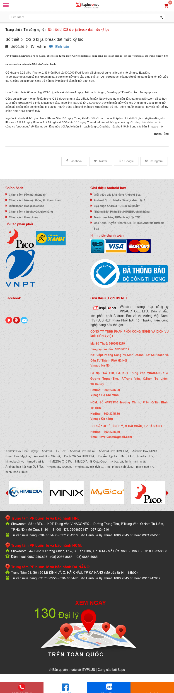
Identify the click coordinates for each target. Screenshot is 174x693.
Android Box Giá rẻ (82, 451)
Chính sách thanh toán (23, 217)
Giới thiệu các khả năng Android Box (117, 194)
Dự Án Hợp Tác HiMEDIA (115, 456)
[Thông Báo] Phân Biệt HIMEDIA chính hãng (122, 211)
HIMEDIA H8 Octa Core (90, 461)
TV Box (61, 451)
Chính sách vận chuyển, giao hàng (31, 211)
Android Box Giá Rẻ (47, 456)
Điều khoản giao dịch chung (26, 206)
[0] (166, 5)
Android (47, 451)
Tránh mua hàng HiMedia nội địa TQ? (117, 217)
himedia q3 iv (14, 461)
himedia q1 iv (144, 456)
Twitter (103, 161)
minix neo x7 (144, 466)
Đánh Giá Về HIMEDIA (79, 456)
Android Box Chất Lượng (21, 451)
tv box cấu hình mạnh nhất (128, 461)
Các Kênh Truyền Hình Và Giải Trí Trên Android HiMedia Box (129, 225)
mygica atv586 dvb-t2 (89, 466)
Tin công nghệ (34, 29)
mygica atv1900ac (59, 466)
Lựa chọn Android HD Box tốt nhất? (117, 206)
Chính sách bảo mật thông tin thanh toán (34, 200)
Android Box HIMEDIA (113, 451)
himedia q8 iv (35, 461)
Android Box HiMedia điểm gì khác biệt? (119, 200)
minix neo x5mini (16, 472)
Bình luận (61, 46)
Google (129, 161)
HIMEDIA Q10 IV (59, 461)
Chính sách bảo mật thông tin (27, 194)
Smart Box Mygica (17, 456)
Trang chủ (12, 29)
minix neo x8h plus (119, 466)
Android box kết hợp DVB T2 (24, 466)
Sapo (121, 669)
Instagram (156, 161)
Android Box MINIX (145, 451)
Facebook (76, 161)
